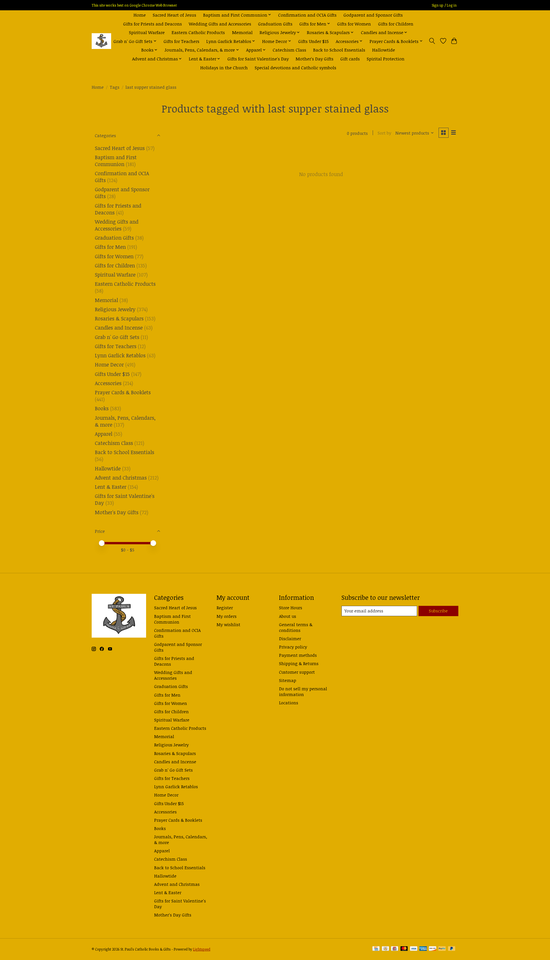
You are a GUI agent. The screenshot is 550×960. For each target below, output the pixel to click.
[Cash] (385, 949)
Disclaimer (290, 638)
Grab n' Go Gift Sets (117, 337)
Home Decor (109, 364)
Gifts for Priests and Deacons (152, 24)
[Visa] (413, 949)
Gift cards (350, 59)
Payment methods (298, 655)
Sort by (384, 133)
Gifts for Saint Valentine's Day (258, 59)
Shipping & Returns (299, 663)
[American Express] (423, 949)
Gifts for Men (110, 246)
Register (225, 607)
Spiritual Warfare (147, 32)
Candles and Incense (119, 327)
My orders (227, 616)
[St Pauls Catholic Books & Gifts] (101, 41)
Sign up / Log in (444, 5)
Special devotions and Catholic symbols (295, 67)
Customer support (297, 672)
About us (287, 616)
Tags (114, 87)
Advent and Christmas (121, 477)
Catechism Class (289, 50)
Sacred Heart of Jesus (174, 15)
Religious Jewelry (115, 309)
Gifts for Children (395, 24)
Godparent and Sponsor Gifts (373, 15)
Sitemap (287, 680)
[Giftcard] (394, 949)
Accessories (108, 383)
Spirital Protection (385, 59)
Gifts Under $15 (313, 41)
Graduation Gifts (275, 24)
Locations (288, 702)
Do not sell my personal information (303, 691)
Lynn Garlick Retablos (120, 355)
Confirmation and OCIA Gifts (307, 15)
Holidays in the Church (224, 67)
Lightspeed (201, 949)
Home (139, 15)
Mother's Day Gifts (314, 59)
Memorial (242, 32)
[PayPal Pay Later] (451, 949)
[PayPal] (442, 949)
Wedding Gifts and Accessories (220, 24)
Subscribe (438, 611)
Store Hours (290, 607)
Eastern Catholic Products (198, 32)
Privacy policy (293, 647)
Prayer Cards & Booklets (123, 392)
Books (102, 408)
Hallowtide (383, 50)
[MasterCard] (404, 949)
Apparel (103, 433)
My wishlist (228, 624)
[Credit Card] (376, 949)
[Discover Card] (432, 949)
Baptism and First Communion (116, 160)
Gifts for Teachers (181, 41)
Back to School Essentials (339, 50)
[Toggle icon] (432, 41)
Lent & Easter (110, 486)
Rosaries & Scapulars (119, 318)
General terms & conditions (296, 627)
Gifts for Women (354, 24)
